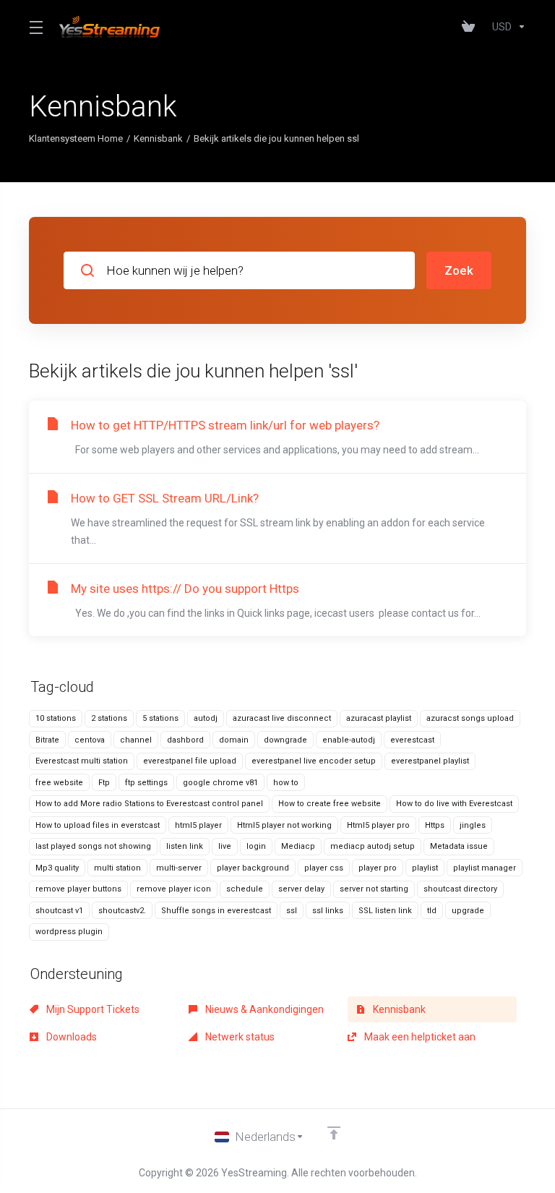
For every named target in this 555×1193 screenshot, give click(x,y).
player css (323, 868)
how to (285, 782)
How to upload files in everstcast (97, 825)
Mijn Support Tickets (91, 1009)
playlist (425, 868)
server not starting (374, 889)
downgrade (285, 740)
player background (253, 868)
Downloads (70, 1037)
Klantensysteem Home (76, 138)
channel (136, 740)
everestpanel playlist (430, 761)
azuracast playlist (378, 718)
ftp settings (146, 782)
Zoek (458, 270)
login (256, 846)
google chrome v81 (220, 782)
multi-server (179, 868)
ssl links (327, 910)
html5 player (198, 825)
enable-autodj (348, 740)
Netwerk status (239, 1037)
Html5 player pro (378, 825)
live (224, 846)
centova (89, 740)
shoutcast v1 (59, 910)
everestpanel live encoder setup (313, 761)
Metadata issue (459, 846)
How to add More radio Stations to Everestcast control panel (149, 803)
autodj (206, 718)
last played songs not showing (93, 846)
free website (59, 782)
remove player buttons (78, 889)
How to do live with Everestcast (454, 803)
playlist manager (484, 868)
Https (434, 825)
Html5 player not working (284, 825)
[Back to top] (334, 1133)
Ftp (104, 782)
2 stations (109, 718)
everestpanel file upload (189, 761)
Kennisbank (158, 138)
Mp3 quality (57, 868)
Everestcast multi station (81, 761)
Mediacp (298, 846)
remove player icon (174, 889)
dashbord (185, 740)
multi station (117, 868)
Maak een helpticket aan (419, 1037)
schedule (244, 889)
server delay (301, 889)
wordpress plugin (69, 931)
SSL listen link (385, 910)
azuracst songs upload (470, 718)
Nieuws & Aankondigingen (263, 1009)
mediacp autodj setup (372, 846)
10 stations (55, 718)
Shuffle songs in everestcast (216, 910)
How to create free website (329, 803)
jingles (473, 825)
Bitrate (47, 740)
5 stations (160, 718)
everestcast (412, 740)
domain (234, 740)
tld (431, 910)
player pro (377, 868)
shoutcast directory (460, 889)
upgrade (468, 910)
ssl (291, 910)
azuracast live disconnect (282, 718)
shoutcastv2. (122, 910)
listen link (184, 846)
